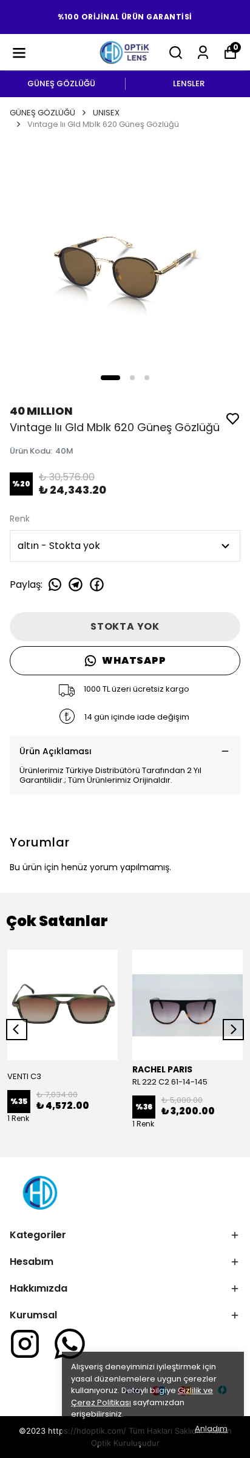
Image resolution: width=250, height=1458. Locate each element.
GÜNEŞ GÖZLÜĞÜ (61, 83)
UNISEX (106, 112)
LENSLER (188, 83)
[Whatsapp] (70, 1344)
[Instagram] (25, 1344)
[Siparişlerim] (203, 52)
